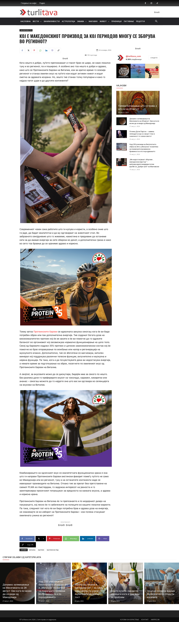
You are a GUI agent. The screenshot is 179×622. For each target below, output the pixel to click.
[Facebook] (145, 3)
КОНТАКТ (144, 619)
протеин (41, 550)
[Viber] (52, 50)
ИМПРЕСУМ (155, 619)
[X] (28, 50)
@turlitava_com (133, 56)
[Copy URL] (58, 50)
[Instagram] (151, 3)
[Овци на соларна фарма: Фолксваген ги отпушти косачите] (161, 583)
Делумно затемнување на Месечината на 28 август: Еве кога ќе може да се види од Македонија (144, 121)
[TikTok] (157, 3)
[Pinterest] (34, 50)
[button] (156, 21)
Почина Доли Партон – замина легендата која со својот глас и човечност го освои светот (142, 134)
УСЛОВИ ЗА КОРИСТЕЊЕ (129, 619)
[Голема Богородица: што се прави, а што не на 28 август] (137, 103)
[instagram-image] (123, 71)
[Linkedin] (46, 50)
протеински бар (53, 550)
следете (154, 58)
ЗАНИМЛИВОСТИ (26, 30)
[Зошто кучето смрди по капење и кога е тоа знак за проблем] (125, 583)
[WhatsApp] (40, 50)
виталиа (32, 550)
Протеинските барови (45, 331)
